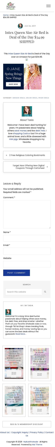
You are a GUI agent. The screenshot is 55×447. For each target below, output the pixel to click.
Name (7, 232)
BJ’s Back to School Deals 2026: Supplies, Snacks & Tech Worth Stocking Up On (39, 358)
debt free (40, 130)
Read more (16, 373)
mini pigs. (13, 139)
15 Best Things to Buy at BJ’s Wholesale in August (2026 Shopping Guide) (14, 358)
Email (6, 245)
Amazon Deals (19, 98)
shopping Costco (21, 133)
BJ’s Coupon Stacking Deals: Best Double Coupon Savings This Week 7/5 (39, 395)
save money (20, 130)
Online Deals (31, 98)
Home (6, 15)
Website (7, 258)
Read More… (21, 334)
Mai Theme (37, 444)
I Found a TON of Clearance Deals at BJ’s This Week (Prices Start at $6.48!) (14, 395)
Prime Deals (43, 98)
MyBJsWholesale (31, 441)
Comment (9, 197)
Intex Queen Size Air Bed (20, 53)
